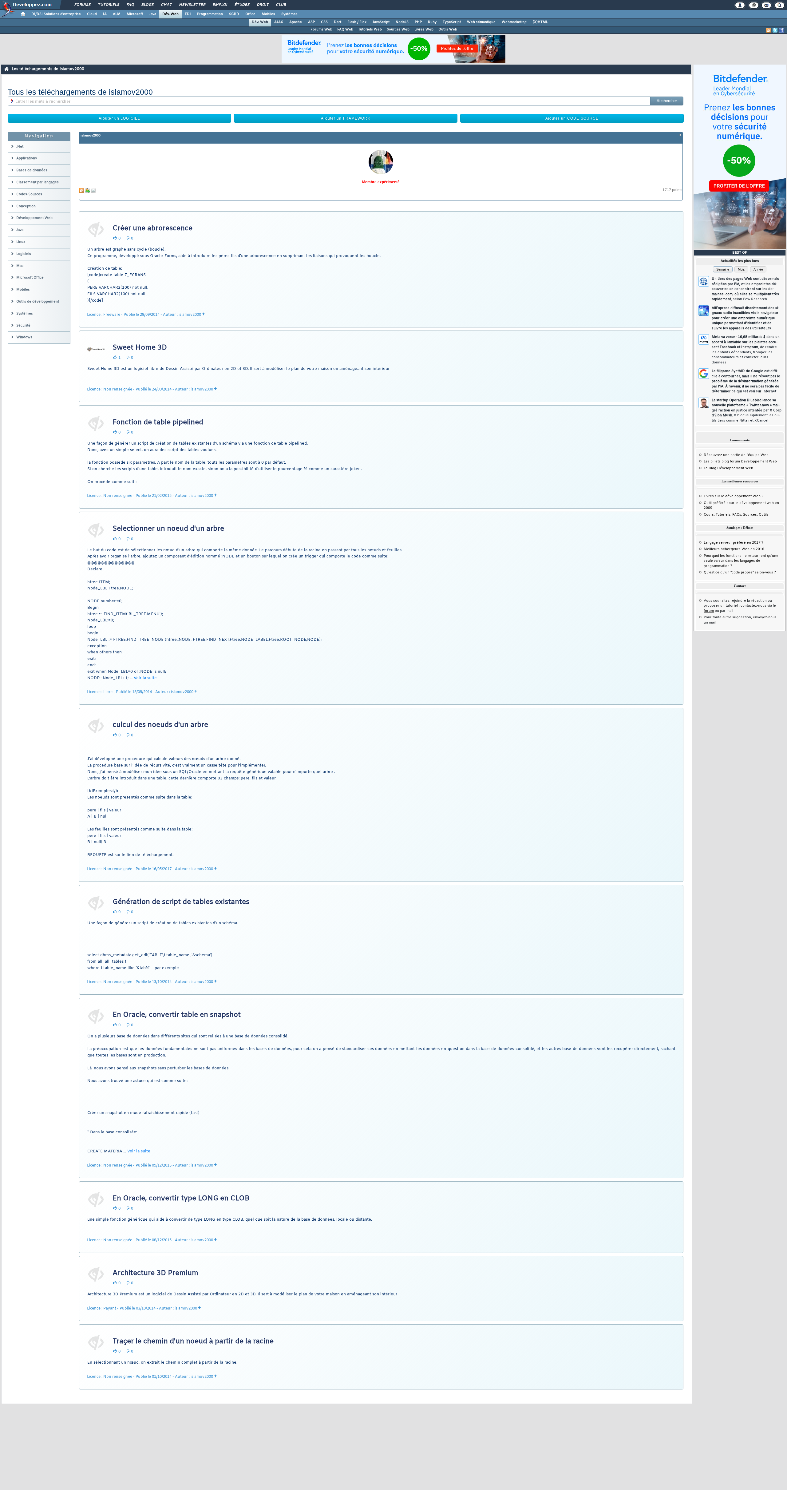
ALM (117, 14)
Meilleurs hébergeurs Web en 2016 (734, 549)
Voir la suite (145, 678)
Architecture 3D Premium (155, 1273)
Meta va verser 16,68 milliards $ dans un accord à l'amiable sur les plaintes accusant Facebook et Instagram (746, 350)
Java (152, 14)
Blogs (147, 4)
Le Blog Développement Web (728, 468)
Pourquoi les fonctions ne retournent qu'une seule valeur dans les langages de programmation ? (741, 561)
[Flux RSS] (768, 30)
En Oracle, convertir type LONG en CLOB (181, 1198)
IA (105, 14)
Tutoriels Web (370, 29)
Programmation (210, 14)
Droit (262, 4)
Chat (166, 4)
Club (280, 4)
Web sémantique (481, 22)
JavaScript (381, 22)
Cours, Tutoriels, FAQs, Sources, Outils (736, 515)
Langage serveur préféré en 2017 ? (733, 543)
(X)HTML (540, 22)
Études (242, 4)
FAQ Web (345, 29)
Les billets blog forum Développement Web (740, 461)
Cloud (92, 14)
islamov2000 (91, 135)
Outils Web (447, 29)
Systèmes (289, 14)
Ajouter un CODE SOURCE (572, 118)
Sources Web (398, 29)
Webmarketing (514, 22)
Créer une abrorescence (152, 228)
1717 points (672, 190)
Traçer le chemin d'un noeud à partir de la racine (193, 1341)
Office (250, 14)
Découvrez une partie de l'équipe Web (736, 455)
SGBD (234, 14)
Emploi (219, 4)
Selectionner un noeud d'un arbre (168, 528)
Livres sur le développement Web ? (733, 496)
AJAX (278, 22)
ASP (311, 22)
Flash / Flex (356, 22)
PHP (418, 22)
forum (709, 611)
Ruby (432, 22)
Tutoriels (108, 4)
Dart (337, 22)
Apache (295, 22)
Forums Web (321, 29)
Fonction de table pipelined (158, 422)
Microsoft (135, 14)
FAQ (130, 4)
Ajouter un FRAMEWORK (345, 118)
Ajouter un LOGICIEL (119, 118)
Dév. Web (170, 14)
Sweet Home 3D (140, 347)
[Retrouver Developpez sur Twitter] (775, 30)
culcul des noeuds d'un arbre (160, 725)
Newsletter (192, 4)
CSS (324, 22)
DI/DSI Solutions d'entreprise (56, 14)
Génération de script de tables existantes (181, 902)
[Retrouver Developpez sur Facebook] (781, 30)
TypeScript (452, 22)
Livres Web (423, 29)
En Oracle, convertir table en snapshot (177, 1015)
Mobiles (268, 14)
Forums (82, 4)
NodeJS (402, 22)
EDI (188, 14)
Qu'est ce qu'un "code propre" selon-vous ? (740, 572)
